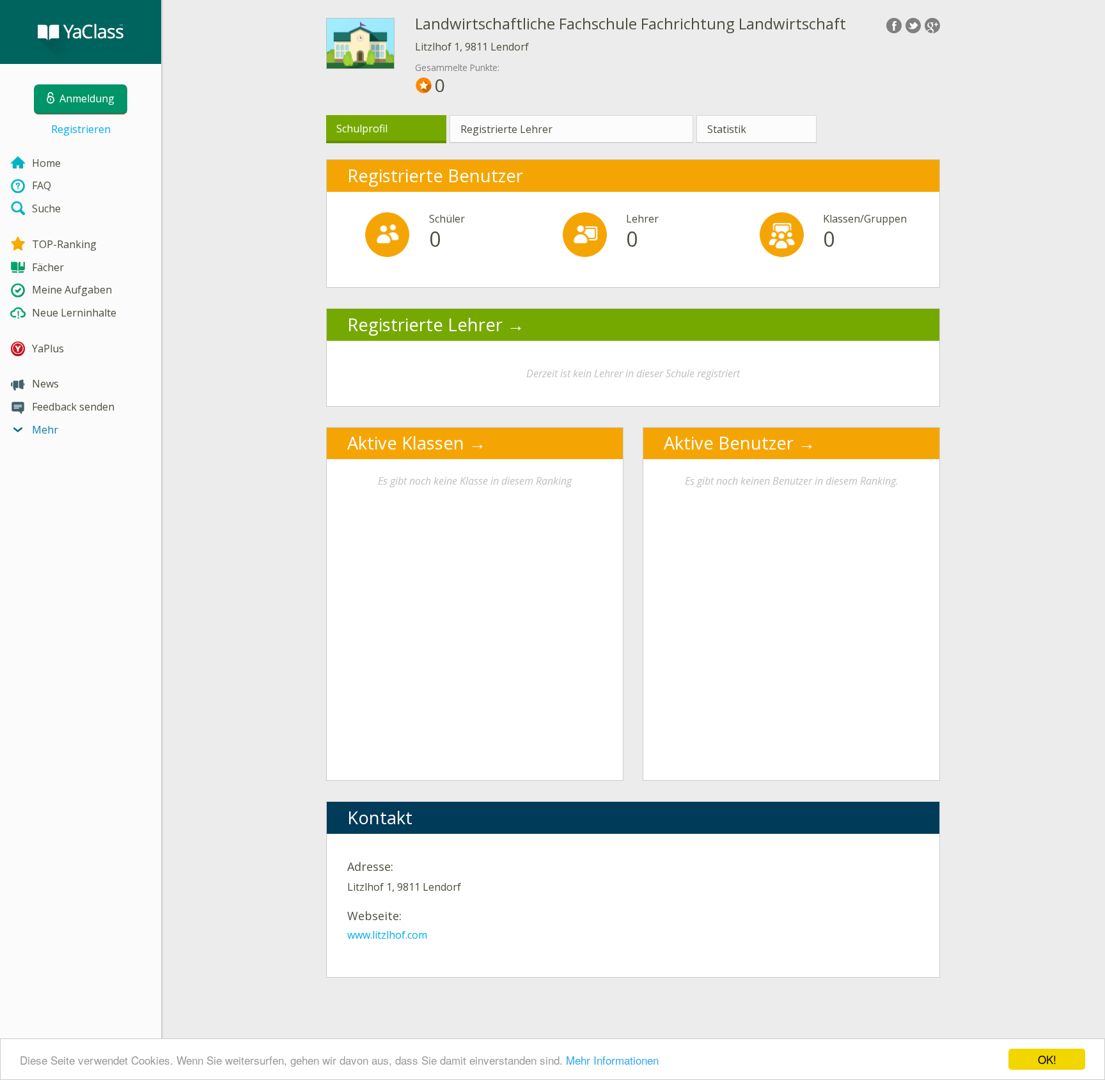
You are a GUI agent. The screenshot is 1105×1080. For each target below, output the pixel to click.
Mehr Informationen (612, 1060)
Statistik (726, 129)
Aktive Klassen (405, 443)
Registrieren (81, 129)
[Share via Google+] (932, 25)
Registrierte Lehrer (506, 129)
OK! (1047, 1059)
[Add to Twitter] (913, 25)
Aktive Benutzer (729, 443)
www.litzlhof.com (387, 935)
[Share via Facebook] (894, 25)
